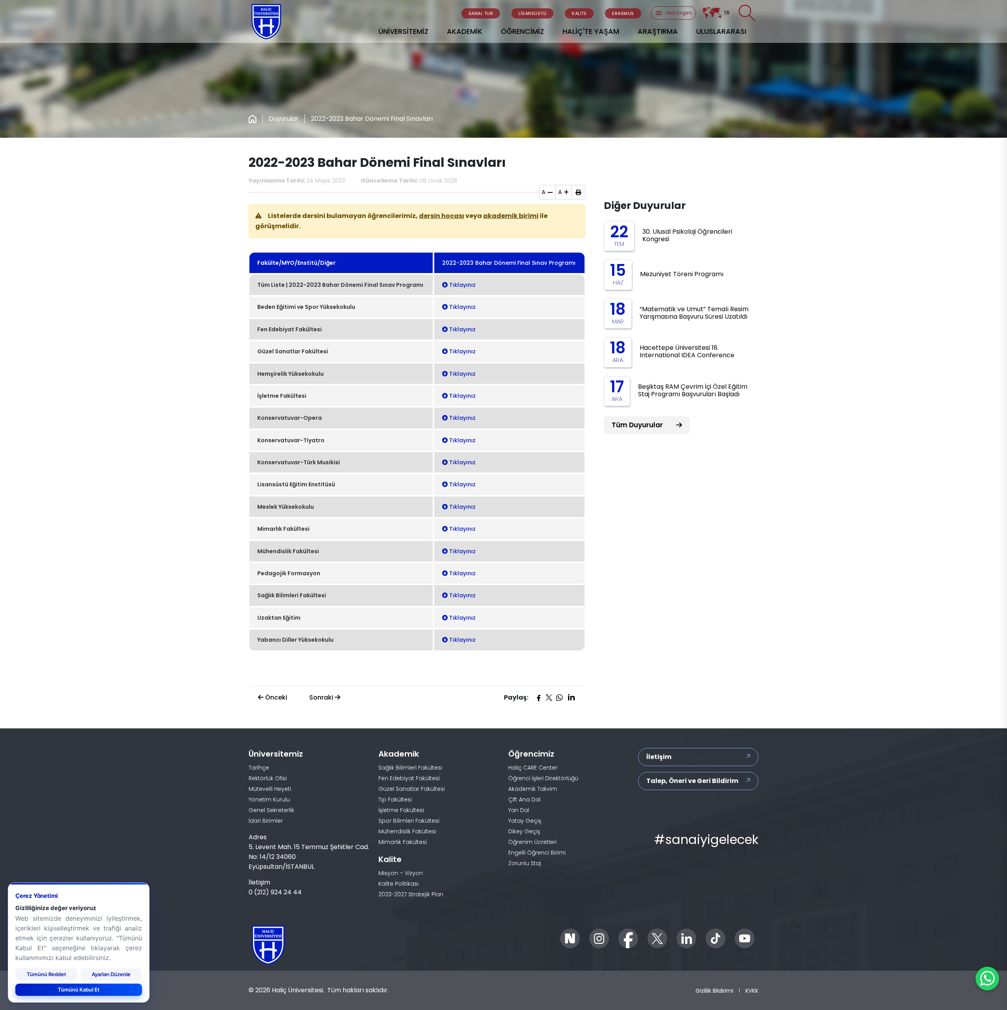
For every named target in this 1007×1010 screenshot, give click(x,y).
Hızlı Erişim (679, 13)
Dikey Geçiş (524, 831)
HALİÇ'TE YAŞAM (591, 31)
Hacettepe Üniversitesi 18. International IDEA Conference (687, 351)
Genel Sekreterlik (271, 810)
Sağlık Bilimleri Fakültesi (410, 768)
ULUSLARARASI (721, 31)
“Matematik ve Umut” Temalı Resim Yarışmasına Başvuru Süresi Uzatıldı (694, 313)
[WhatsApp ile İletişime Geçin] (987, 978)
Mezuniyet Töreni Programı (681, 274)
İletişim (658, 756)
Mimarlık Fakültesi (402, 842)
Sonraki (322, 697)
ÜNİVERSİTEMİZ (403, 31)
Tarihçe (259, 768)
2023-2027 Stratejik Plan (410, 894)
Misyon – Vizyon (400, 873)
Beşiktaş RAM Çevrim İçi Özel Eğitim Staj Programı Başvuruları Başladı (692, 390)
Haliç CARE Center (532, 768)
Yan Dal (518, 810)
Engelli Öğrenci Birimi (537, 853)
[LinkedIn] (571, 697)
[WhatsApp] (559, 697)
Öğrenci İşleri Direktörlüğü (543, 778)
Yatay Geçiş (524, 821)
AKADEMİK (464, 31)
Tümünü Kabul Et (79, 989)
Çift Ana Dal (524, 799)
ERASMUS (623, 13)
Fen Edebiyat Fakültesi (409, 778)
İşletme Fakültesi (401, 810)
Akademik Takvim (532, 789)
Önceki (275, 697)
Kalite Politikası (398, 884)
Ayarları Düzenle (111, 974)
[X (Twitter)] (549, 697)
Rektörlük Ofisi (268, 778)
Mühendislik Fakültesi (407, 831)
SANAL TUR (480, 13)
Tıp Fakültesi (395, 799)
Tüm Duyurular (638, 425)
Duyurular (284, 118)
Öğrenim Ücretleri (532, 842)
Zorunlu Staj (524, 863)
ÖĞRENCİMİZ (522, 31)
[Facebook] (538, 697)
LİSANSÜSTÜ (532, 13)
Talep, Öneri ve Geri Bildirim (692, 780)
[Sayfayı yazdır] (578, 192)
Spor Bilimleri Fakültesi (408, 821)
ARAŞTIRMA (658, 31)
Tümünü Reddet (46, 974)
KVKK (751, 991)
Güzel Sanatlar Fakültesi (411, 789)
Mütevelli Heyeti (270, 789)
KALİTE (579, 13)
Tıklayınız (462, 285)
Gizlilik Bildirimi (714, 991)
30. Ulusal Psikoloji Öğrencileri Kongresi (687, 235)
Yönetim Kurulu (269, 799)
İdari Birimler (266, 821)
